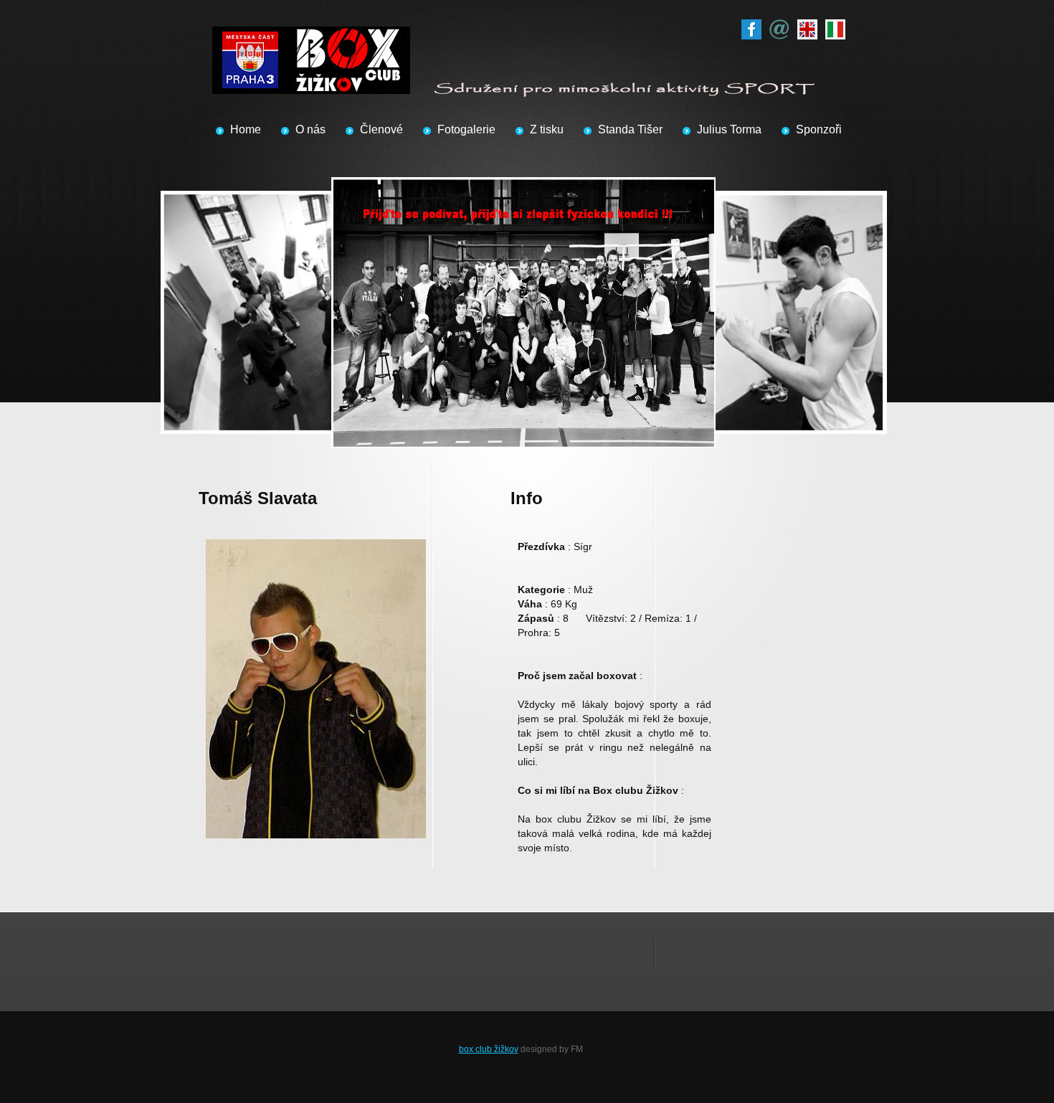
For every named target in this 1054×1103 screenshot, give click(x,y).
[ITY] (835, 26)
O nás (310, 129)
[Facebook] (751, 26)
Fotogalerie (466, 129)
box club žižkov (488, 1049)
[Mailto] (779, 26)
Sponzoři (819, 129)
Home (245, 129)
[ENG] (807, 26)
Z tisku (547, 129)
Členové (381, 129)
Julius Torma (729, 129)
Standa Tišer (630, 129)
